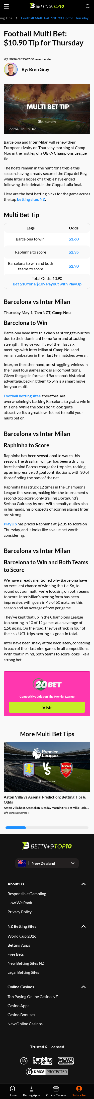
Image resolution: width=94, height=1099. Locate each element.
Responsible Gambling (27, 893)
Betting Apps (19, 945)
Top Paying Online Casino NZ (33, 996)
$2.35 (74, 252)
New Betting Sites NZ (26, 963)
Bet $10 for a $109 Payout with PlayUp (47, 283)
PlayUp (10, 523)
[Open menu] (6, 6)
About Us (16, 883)
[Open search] (87, 6)
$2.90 (74, 266)
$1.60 (74, 238)
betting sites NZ (31, 199)
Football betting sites (22, 395)
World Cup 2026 (22, 936)
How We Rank (20, 902)
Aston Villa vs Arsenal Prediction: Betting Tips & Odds (45, 799)
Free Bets (16, 954)
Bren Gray (39, 69)
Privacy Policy (20, 911)
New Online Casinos (25, 1023)
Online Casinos (21, 986)
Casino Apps (18, 1005)
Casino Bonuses (21, 1014)
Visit (47, 707)
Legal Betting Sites (23, 972)
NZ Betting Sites (22, 926)
